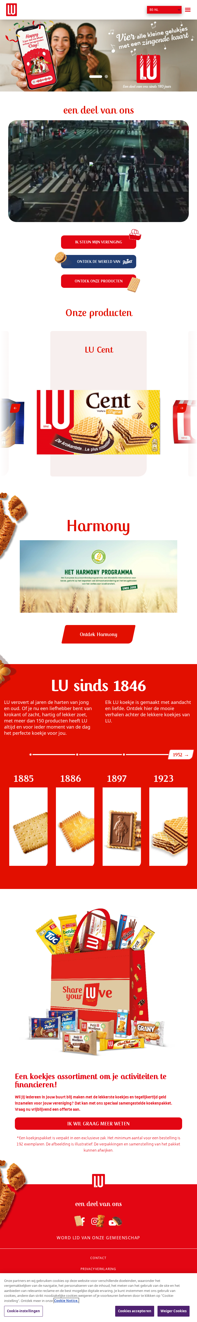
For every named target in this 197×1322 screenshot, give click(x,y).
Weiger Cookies (174, 1311)
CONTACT (98, 1258)
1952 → (181, 754)
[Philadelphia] (11, 9)
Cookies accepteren (134, 1311)
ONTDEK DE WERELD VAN (98, 261)
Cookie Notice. (66, 1300)
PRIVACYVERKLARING (98, 1269)
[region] (98, 1297)
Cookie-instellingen (23, 1311)
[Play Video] (98, 171)
